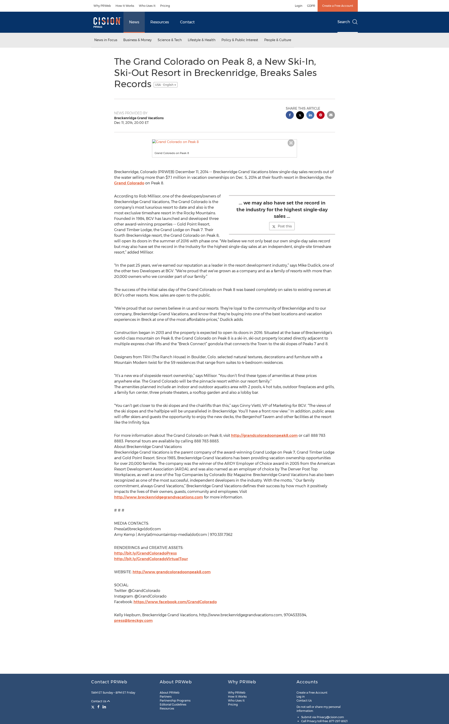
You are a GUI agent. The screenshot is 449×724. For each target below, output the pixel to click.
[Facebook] (98, 706)
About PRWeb (169, 692)
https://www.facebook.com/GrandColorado (175, 602)
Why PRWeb (102, 5)
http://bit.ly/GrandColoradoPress (145, 553)
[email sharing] (331, 115)
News (134, 22)
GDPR (311, 5)
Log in (301, 696)
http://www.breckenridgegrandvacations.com (158, 497)
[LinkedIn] (104, 706)
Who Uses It (147, 5)
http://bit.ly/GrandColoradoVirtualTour (151, 559)
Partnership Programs (175, 700)
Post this (285, 226)
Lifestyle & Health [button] (201, 40)
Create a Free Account (337, 5)
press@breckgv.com (133, 620)
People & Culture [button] (277, 40)
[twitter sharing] (300, 115)
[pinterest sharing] (321, 115)
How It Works (125, 5)
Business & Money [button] (137, 40)
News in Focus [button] (105, 40)
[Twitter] (93, 706)
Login (298, 5)
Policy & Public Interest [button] (239, 40)
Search (343, 22)
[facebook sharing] (290, 115)
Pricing (165, 5)
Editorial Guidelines (173, 704)
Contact (187, 22)
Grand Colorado (129, 183)
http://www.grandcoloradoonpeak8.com (172, 572)
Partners (166, 696)
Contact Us (99, 701)
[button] (224, 142)
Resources (159, 22)
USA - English (164, 84)
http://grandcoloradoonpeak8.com (264, 435)
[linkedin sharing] (310, 115)
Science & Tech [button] (170, 40)
